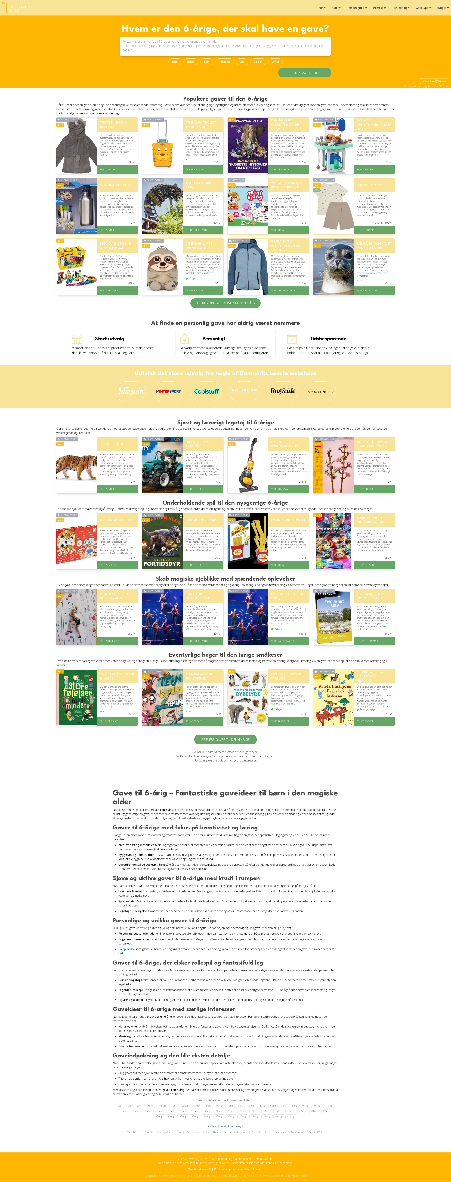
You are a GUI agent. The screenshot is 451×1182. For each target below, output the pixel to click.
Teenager (224, 61)
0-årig (219, 1105)
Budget (441, 8)
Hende (190, 61)
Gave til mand (193, 1132)
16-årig (171, 1111)
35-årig (218, 1116)
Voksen (258, 61)
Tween (149, 1105)
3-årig (251, 1105)
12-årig (123, 1111)
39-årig (266, 1116)
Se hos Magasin (108, 169)
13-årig (135, 1111)
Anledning (401, 8)
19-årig (206, 1111)
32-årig (183, 1116)
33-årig (194, 1116)
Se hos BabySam (194, 169)
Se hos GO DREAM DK (197, 230)
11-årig (328, 1105)
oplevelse (128, 949)
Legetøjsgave (279, 1132)
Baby (120, 1105)
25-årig (278, 1111)
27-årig (302, 1111)
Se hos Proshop (280, 169)
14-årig (147, 1111)
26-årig (290, 1111)
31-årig (171, 1116)
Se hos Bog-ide (108, 230)
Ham (175, 61)
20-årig (218, 1111)
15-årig (159, 1111)
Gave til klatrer (212, 1132)
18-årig (194, 1111)
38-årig (254, 1116)
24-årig (266, 1111)
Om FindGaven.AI (199, 1169)
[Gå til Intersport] (168, 391)
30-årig (159, 1116)
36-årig (230, 1116)
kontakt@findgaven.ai (293, 1176)
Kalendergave (297, 1132)
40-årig (278, 1116)
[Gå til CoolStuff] (206, 391)
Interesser (379, 8)
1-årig (230, 1105)
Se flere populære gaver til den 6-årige (225, 303)
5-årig (273, 1105)
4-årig (262, 1105)
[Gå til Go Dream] (244, 391)
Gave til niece (132, 1132)
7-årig (283, 1105)
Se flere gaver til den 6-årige (226, 739)
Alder (335, 8)
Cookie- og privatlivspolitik (231, 1169)
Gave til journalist (259, 1132)
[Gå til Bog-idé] (282, 391)
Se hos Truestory (367, 290)
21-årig (230, 1111)
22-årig (242, 1111)
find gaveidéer (305, 73)
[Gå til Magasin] (130, 391)
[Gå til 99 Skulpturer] (320, 391)
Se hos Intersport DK (283, 290)
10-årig (316, 1105)
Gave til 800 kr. (316, 1132)
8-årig (294, 1105)
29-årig (326, 1111)
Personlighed (355, 8)
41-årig (290, 1116)
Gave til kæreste (174, 1132)
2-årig (240, 1105)
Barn (206, 61)
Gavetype (422, 8)
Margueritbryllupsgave (235, 1132)
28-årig (314, 1111)
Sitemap (257, 1169)
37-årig (242, 1116)
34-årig (206, 1116)
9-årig (305, 1105)
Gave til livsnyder (153, 1132)
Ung (242, 61)
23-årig (254, 1111)
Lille (129, 1105)
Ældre (208, 1105)
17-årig (183, 1111)
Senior (275, 61)
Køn (321, 8)
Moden (197, 1105)
